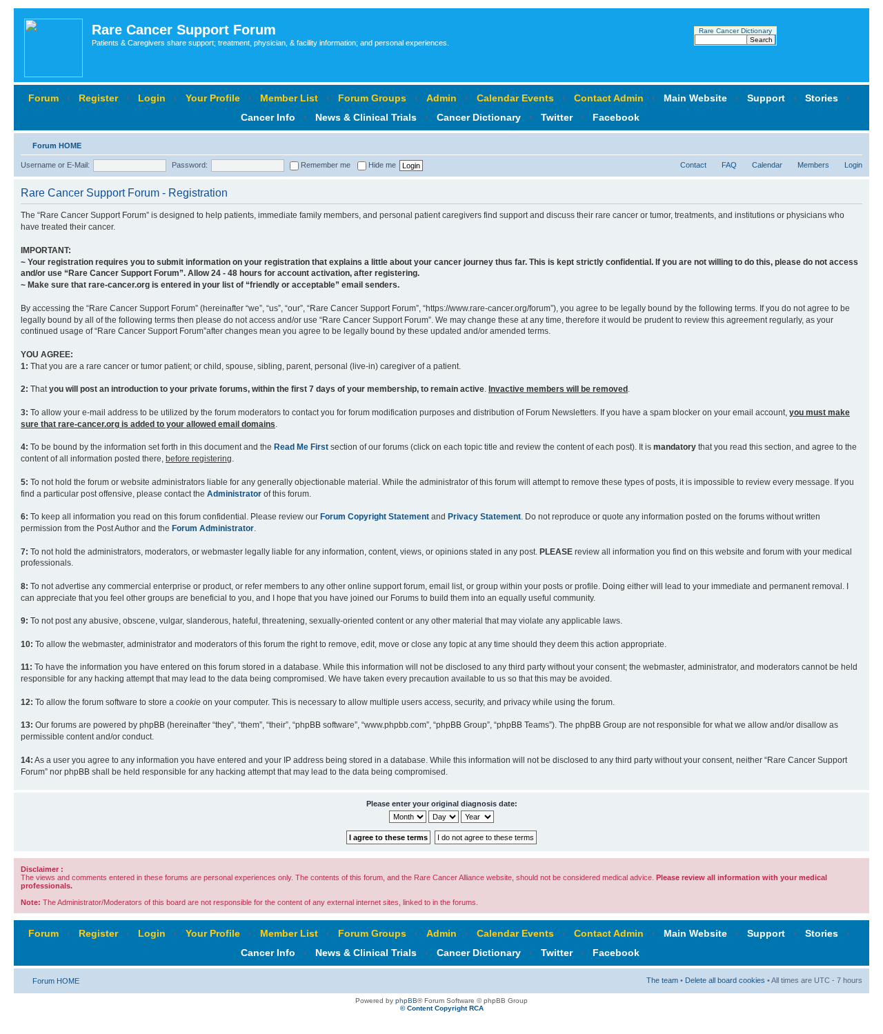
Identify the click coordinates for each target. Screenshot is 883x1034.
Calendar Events (515, 97)
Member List (289, 97)
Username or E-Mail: (55, 165)
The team (662, 980)
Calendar (767, 165)
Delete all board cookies (725, 980)
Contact (693, 165)
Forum (43, 97)
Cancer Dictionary (479, 117)
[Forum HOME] (54, 45)
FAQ (729, 165)
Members (813, 165)
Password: (190, 165)
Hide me (381, 165)
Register (98, 97)
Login (152, 97)
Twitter (557, 117)
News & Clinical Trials (366, 117)
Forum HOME (56, 145)
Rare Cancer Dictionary (735, 30)
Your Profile (213, 97)
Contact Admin (609, 97)
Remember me (324, 165)
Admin (441, 97)
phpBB (406, 1000)
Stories (821, 97)
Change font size (852, 143)
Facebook (616, 117)
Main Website (695, 97)
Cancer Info (268, 117)
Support (766, 97)
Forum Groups (372, 97)
